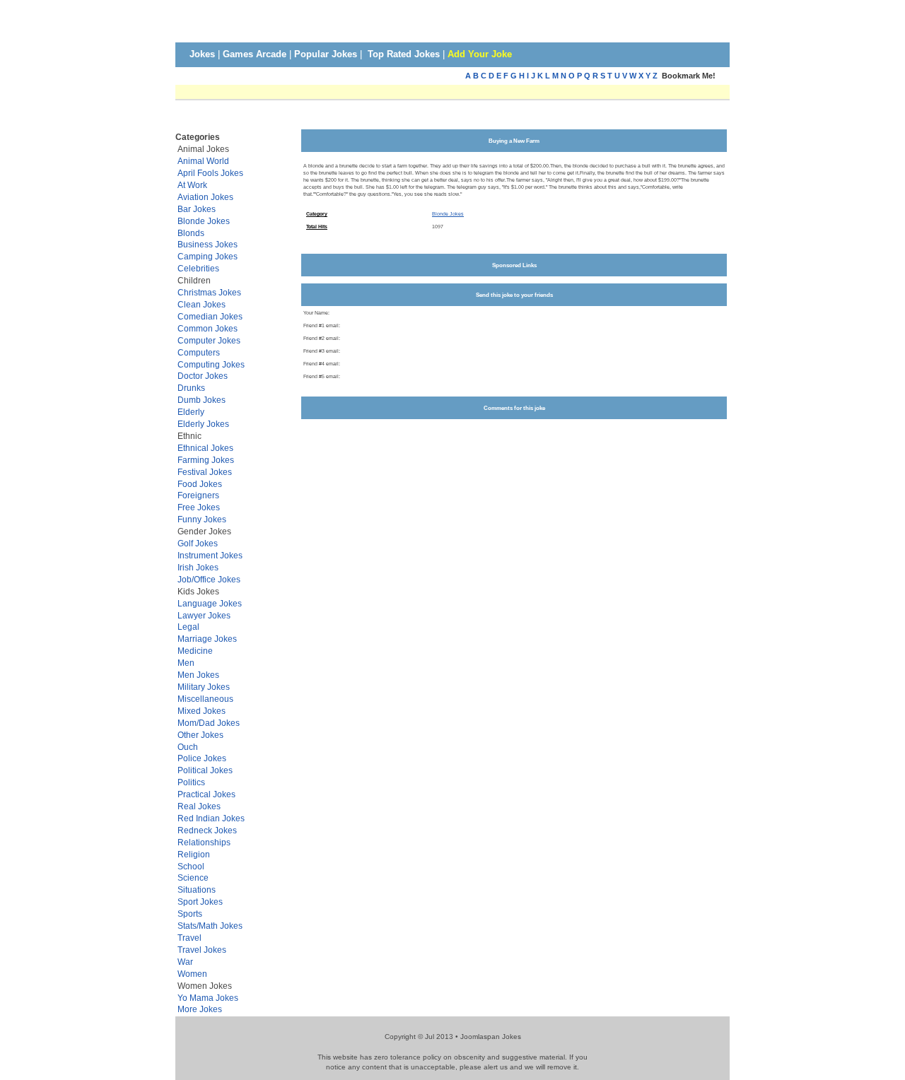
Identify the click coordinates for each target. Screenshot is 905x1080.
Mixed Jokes (201, 710)
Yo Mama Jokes (207, 997)
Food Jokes (199, 483)
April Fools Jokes (210, 172)
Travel (189, 937)
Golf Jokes (197, 543)
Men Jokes (198, 674)
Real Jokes (199, 806)
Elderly (190, 411)
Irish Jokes (197, 567)
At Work (192, 184)
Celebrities (198, 268)
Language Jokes (209, 603)
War (185, 961)
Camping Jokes (207, 256)
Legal (188, 626)
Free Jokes (198, 507)
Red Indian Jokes (211, 818)
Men (185, 662)
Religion (193, 854)
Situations (196, 889)
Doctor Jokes (202, 375)
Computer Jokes (208, 340)
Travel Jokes (201, 949)
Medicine (195, 650)
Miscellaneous (205, 698)
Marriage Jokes (207, 638)
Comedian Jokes (210, 316)
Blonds (190, 232)
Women (192, 973)
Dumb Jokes (201, 399)
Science (193, 877)
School (190, 866)
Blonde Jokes (203, 220)
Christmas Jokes (209, 292)
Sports (189, 913)
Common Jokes (207, 328)
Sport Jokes (200, 901)
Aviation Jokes (205, 196)
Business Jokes (207, 244)
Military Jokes (203, 686)
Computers (198, 352)
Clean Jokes (201, 304)
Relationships (203, 842)
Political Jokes (205, 770)
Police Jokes (201, 758)
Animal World (203, 160)
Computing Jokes (211, 364)
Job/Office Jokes (208, 579)
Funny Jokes (201, 519)
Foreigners (198, 495)
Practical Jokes (206, 794)
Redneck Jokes (207, 830)
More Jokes (199, 1009)
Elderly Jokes (203, 423)
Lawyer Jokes (203, 615)
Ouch (187, 746)
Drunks (191, 387)
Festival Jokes (204, 471)
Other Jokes (200, 734)
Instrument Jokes (210, 555)
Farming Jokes (205, 459)
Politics (191, 782)
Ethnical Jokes (205, 447)
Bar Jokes (196, 208)
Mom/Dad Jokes (208, 722)
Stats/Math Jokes (210, 925)
